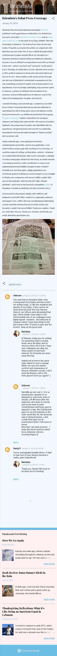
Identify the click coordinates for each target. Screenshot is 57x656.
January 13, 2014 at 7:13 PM (33, 465)
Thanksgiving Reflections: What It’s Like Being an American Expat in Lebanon (23, 612)
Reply (16, 443)
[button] (53, 19)
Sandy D (17, 448)
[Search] (53, 5)
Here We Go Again (13, 540)
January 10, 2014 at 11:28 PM (34, 296)
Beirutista (21, 5)
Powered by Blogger (30, 650)
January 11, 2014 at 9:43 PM (32, 448)
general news (15, 284)
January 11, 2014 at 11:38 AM (34, 334)
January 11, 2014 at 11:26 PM (34, 388)
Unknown (17, 295)
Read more (49, 564)
